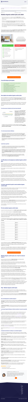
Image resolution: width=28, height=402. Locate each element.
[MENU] (25, 1)
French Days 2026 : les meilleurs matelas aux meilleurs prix (9, 368)
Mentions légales (21, 398)
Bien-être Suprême (12, 327)
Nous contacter (25, 398)
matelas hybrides (6, 325)
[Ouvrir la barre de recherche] (26, 1)
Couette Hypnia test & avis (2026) (6, 367)
